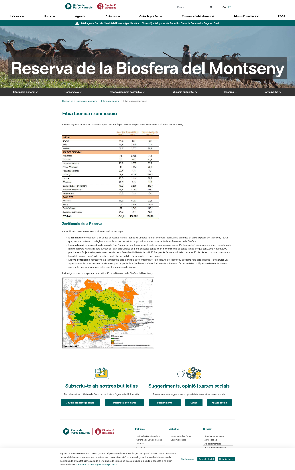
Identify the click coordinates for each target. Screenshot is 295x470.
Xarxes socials (219, 402)
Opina (194, 402)
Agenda (80, 16)
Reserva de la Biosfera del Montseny (79, 101)
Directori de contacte (214, 436)
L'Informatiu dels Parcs (181, 436)
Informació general (110, 101)
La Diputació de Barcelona (148, 436)
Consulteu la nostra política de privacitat (97, 464)
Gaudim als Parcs (178, 440)
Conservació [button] (72, 92)
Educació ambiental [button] (183, 92)
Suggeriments (164, 402)
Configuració (187, 459)
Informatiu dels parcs (124, 402)
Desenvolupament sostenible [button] (125, 92)
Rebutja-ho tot (226, 459)
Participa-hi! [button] (271, 92)
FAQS (281, 16)
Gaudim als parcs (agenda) (81, 402)
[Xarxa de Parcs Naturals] (91, 6)
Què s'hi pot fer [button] (149, 16)
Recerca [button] (229, 92)
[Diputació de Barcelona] (88, 431)
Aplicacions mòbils (213, 444)
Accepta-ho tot (206, 459)
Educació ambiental (246, 16)
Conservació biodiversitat (198, 16)
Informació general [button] (24, 92)
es (229, 7)
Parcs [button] (48, 16)
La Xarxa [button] (16, 16)
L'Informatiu (112, 16)
